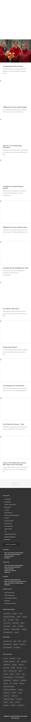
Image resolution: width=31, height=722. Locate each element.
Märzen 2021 (6, 695)
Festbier (24, 616)
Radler (14, 626)
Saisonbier (20, 626)
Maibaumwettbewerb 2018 (10, 689)
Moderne (14, 692)
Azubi (18, 658)
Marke (24, 641)
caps (25, 667)
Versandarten (8, 529)
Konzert (16, 683)
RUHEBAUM (7, 558)
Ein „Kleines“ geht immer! (11, 308)
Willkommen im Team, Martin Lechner (15, 227)
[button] (27, 4)
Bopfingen (21, 664)
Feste (19, 641)
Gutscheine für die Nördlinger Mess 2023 (15, 268)
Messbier (20, 689)
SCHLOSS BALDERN (9, 556)
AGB (5, 531)
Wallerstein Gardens (10, 603)
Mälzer (20, 692)
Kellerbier (10, 619)
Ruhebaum (7, 600)
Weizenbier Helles (8, 632)
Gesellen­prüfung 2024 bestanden (13, 66)
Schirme (5, 702)
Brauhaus (19, 667)
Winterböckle (20, 705)
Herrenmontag (7, 680)
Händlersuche (8, 512)
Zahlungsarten (8, 526)
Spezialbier (6, 629)
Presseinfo (22, 644)
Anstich (5, 658)
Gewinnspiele (7, 499)
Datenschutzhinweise (10, 534)
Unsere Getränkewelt (10, 504)
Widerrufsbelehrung (10, 537)
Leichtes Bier (7, 623)
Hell (5, 619)
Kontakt (6, 518)
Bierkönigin (24, 661)
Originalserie (7, 626)
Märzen (22, 623)
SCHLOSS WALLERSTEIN (10, 570)
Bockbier (14, 613)
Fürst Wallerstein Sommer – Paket (13, 424)
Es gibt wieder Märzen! (10, 347)
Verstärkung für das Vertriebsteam (13, 385)
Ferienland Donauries (15, 716)
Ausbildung (12, 658)
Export (18, 616)
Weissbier (24, 629)
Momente (16, 644)
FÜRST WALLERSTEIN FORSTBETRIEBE (13, 552)
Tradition (17, 702)
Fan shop (6, 510)
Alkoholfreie (7, 613)
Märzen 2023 (14, 695)
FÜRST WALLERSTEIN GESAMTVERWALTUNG (15, 581)
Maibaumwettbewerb (9, 686)
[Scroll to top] (28, 718)
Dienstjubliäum (12, 670)
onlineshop (19, 699)
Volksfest (6, 705)
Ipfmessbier (23, 680)
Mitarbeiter (6, 692)
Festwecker (7, 502)
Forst (23, 674)
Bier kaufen (7, 507)
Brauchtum (6, 667)
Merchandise (15, 623)
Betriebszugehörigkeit (9, 661)
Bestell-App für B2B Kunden (11, 515)
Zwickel (17, 632)
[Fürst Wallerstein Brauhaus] (5, 4)
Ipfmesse (6, 683)
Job (10, 683)
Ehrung (20, 670)
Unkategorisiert (15, 629)
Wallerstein (17, 647)
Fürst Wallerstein (9, 592)
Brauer (13, 667)
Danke (5, 670)
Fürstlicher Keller (9, 595)
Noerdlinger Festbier (9, 699)
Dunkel (21, 613)
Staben (11, 702)
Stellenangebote (9, 520)
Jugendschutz (8, 523)
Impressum (7, 539)
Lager (17, 619)
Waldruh (13, 705)
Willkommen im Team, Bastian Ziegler (15, 107)
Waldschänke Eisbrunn (10, 598)
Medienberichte (7, 644)
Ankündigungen (7, 641)
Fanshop (5, 674)
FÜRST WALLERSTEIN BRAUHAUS (12, 554)
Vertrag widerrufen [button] (11, 544)
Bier (18, 661)
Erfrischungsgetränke (9, 616)
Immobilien (16, 680)
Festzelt (18, 674)
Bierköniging (7, 664)
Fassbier (12, 674)
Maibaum (22, 683)
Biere (15, 641)
